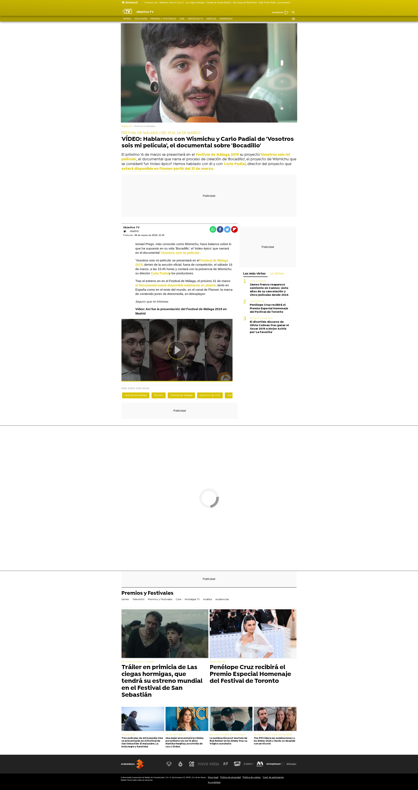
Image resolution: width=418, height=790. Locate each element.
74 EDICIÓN (128, 734)
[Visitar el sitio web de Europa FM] (248, 764)
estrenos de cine (210, 395)
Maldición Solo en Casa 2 (171, 2)
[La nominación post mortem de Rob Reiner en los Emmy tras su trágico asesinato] (231, 719)
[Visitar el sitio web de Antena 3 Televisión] (169, 764)
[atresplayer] (279, 12)
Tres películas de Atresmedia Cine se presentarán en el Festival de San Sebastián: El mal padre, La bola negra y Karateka (142, 742)
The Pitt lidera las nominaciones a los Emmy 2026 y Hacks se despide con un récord (274, 741)
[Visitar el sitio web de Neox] (192, 764)
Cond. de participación (273, 777)
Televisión (140, 18)
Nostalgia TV (195, 18)
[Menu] (293, 18)
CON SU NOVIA (258, 281)
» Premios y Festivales (144, 126)
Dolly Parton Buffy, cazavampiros (274, 2)
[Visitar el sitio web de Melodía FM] (260, 764)
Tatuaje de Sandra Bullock (218, 2)
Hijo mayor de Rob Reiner (245, 2)
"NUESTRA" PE (257, 301)
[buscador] (293, 12)
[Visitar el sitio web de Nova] (203, 764)
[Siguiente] (295, 2)
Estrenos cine (151, 2)
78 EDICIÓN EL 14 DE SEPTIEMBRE (273, 734)
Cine (182, 18)
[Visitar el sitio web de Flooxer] (291, 764)
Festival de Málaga (136, 395)
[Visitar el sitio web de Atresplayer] (275, 764)
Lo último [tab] (277, 274)
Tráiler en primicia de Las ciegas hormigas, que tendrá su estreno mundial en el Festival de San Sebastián (161, 681)
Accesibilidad (214, 782)
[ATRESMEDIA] (132, 764)
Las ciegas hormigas (195, 2)
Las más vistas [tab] (254, 274)
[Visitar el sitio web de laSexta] (180, 764)
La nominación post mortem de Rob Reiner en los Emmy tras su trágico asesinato (228, 741)
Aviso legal (213, 777)
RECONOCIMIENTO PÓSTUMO (228, 734)
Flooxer (158, 395)
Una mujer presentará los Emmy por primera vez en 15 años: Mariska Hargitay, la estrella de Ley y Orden (185, 742)
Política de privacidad (230, 777)
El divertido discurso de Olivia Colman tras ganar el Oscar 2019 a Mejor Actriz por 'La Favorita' (269, 327)
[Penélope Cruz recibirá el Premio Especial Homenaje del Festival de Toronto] (253, 634)
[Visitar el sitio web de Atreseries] (226, 764)
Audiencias (226, 18)
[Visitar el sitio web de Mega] (214, 764)
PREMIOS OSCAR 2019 (261, 318)
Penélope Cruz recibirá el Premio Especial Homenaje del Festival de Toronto (269, 308)
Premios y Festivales (163, 18)
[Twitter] (124, 231)
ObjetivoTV (126, 126)
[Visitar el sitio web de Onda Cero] (237, 764)
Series (127, 18)
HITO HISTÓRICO (176, 734)
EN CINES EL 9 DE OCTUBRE (137, 662)
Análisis (211, 18)
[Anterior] (142, 2)
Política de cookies (252, 777)
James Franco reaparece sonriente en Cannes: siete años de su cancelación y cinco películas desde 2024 (269, 290)
